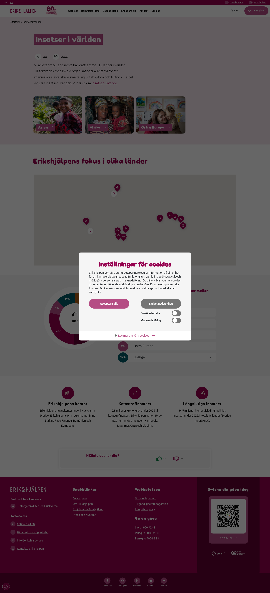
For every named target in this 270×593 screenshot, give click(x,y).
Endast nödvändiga (161, 303)
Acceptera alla (109, 303)
